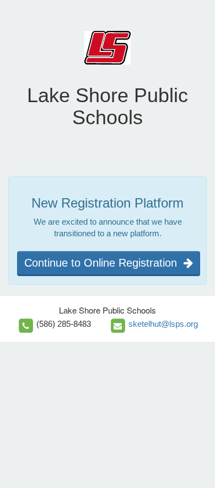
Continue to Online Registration (104, 263)
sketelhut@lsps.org (163, 323)
